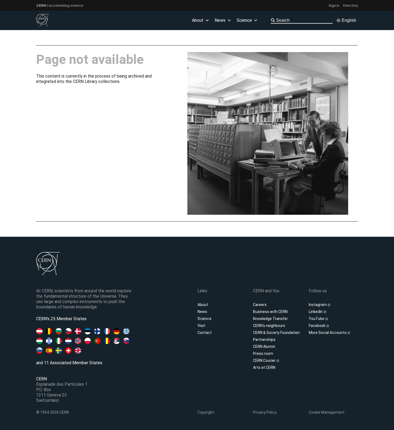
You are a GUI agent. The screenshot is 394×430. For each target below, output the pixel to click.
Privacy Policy (265, 412)
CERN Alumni (264, 346)
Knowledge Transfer (270, 318)
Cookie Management (326, 412)
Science (244, 20)
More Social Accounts (328, 332)
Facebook (317, 325)
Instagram (318, 305)
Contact (205, 332)
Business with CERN (270, 311)
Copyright (206, 412)
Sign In (334, 5)
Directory (350, 5)
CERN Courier (264, 360)
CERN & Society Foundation (276, 332)
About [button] (197, 20)
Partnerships (264, 339)
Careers (260, 305)
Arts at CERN (264, 367)
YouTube (317, 318)
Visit (201, 325)
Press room (263, 353)
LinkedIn (316, 311)
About (203, 305)
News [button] (220, 20)
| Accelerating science (59, 5)
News (202, 311)
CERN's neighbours (269, 325)
